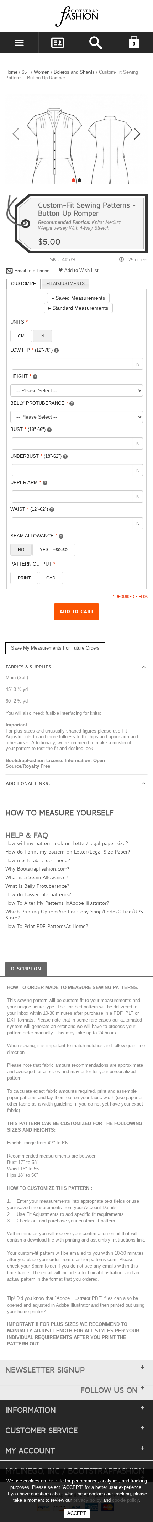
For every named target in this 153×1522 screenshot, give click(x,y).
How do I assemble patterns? (38, 894)
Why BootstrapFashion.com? (37, 869)
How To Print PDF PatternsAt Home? (46, 926)
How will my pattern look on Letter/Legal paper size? (66, 843)
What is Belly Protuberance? (37, 886)
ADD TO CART (76, 611)
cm (21, 336)
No (21, 549)
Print (24, 578)
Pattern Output (32, 564)
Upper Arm (25, 482)
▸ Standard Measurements (78, 308)
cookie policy (125, 1500)
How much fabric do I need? (37, 860)
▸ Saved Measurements (78, 298)
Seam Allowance (33, 536)
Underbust (36, 456)
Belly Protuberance (39, 403)
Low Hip (31, 350)
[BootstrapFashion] (55, 16)
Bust (28, 429)
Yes (54, 549)
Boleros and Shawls (74, 72)
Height (20, 376)
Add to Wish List (81, 270)
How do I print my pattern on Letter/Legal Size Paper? (67, 852)
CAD (51, 578)
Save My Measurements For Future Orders (55, 648)
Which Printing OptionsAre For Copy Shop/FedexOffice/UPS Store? (74, 914)
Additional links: (28, 783)
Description (26, 968)
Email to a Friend (31, 270)
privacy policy (87, 1500)
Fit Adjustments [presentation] (65, 283)
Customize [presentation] (23, 283)
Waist (29, 509)
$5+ (26, 72)
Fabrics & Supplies (28, 667)
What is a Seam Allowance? (36, 877)
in (42, 336)
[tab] (23, 284)
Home (11, 72)
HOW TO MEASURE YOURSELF (59, 812)
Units (19, 322)
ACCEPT (76, 1513)
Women (41, 72)
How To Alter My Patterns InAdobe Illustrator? (57, 903)
